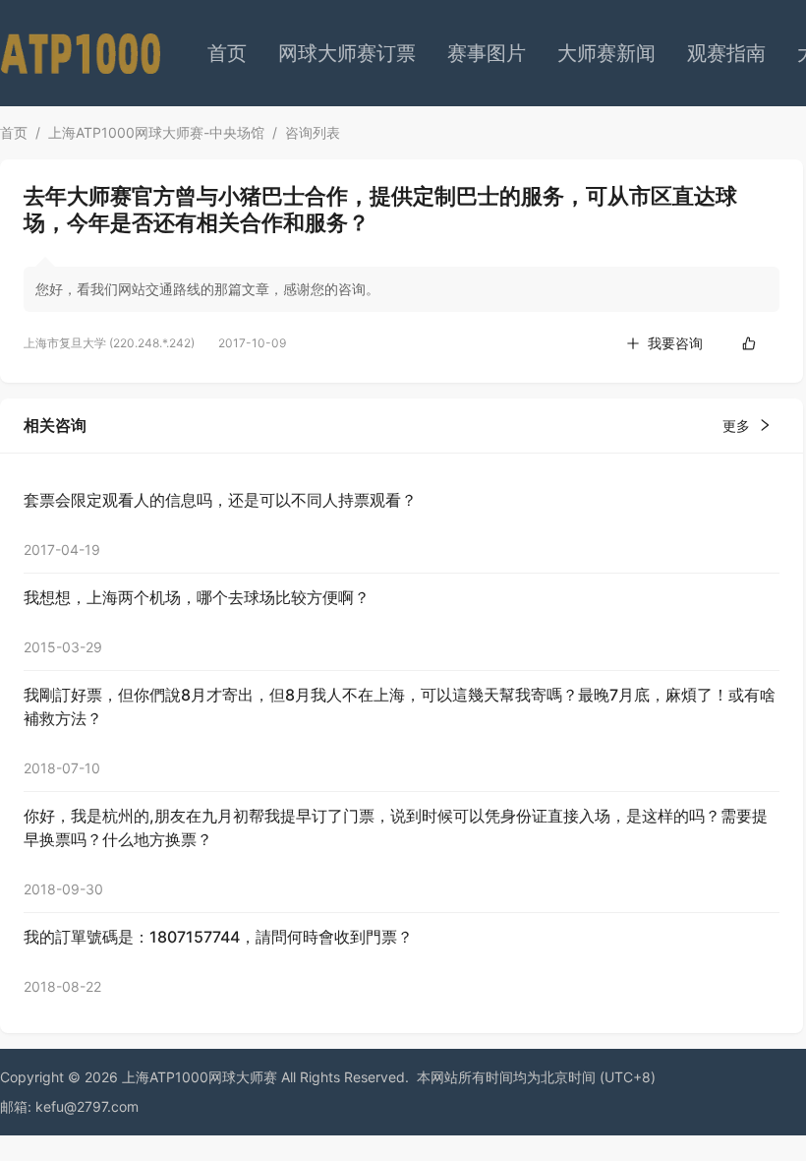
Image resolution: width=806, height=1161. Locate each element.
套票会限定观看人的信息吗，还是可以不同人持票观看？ (220, 500)
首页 (227, 53)
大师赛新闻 (606, 53)
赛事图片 (486, 53)
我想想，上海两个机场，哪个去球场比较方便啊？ (197, 597)
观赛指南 (726, 53)
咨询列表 (312, 132)
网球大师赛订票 (347, 53)
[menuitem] (227, 53)
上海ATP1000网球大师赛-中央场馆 (156, 132)
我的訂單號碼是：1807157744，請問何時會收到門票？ (218, 937)
